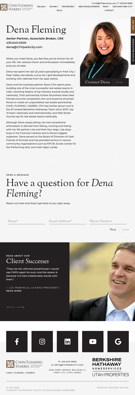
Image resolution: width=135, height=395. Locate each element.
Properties (68, 7)
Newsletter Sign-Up (133, 50)
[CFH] (16, 6)
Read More (14, 290)
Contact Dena (97, 82)
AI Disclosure (52, 390)
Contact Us (14, 390)
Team (105, 7)
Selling (41, 7)
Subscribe (68, 390)
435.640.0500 (16, 42)
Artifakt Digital (118, 388)
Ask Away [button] (133, 25)
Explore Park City (122, 7)
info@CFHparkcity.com (105, 3)
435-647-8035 (126, 3)
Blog (59, 10)
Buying (53, 7)
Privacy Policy (32, 390)
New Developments (89, 7)
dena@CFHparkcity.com (24, 47)
